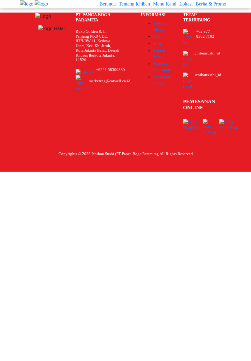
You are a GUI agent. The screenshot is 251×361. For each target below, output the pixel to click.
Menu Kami (164, 3)
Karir (157, 43)
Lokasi (186, 3)
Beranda (107, 3)
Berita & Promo (211, 3)
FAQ (156, 36)
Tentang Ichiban (134, 3)
